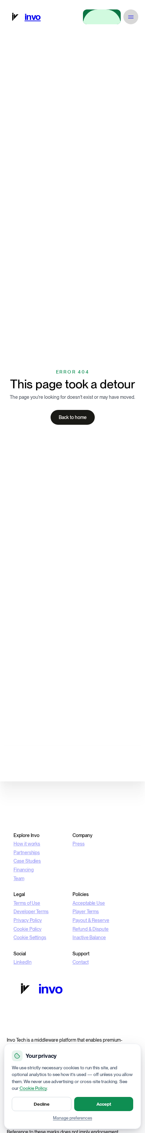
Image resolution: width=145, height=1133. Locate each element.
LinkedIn (22, 962)
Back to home (73, 417)
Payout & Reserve (90, 920)
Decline (42, 1104)
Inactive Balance (89, 937)
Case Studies (27, 861)
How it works (26, 843)
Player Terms (85, 911)
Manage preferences (72, 1118)
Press (78, 843)
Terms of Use (26, 903)
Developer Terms (31, 911)
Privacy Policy (27, 920)
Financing (23, 869)
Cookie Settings (29, 937)
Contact (80, 962)
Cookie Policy (27, 929)
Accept (103, 1104)
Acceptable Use (88, 903)
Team (18, 878)
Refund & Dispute (90, 929)
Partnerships (26, 852)
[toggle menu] (130, 16)
